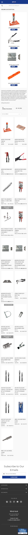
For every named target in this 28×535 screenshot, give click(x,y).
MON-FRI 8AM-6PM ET (14, 520)
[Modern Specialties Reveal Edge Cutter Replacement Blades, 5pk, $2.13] (7, 281)
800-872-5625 (14, 518)
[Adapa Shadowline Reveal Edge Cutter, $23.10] (21, 127)
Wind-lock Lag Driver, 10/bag (6, 451)
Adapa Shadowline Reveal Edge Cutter (19, 140)
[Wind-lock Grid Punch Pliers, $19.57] (21, 407)
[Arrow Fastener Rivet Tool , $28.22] (7, 157)
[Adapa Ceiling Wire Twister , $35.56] (7, 127)
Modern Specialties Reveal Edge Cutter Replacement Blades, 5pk (6, 296)
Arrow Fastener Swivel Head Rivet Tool (20, 170)
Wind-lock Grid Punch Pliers (20, 420)
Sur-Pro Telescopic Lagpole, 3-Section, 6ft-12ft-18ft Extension (20, 389)
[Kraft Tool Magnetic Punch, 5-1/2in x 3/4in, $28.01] (7, 187)
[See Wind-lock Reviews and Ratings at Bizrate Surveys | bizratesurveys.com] (22, 531)
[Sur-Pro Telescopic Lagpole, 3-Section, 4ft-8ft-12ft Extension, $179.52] (7, 375)
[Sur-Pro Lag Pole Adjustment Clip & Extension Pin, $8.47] (7, 314)
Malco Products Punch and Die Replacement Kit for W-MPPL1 (7, 230)
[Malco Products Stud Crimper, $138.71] (21, 216)
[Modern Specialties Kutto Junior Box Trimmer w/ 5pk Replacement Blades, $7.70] (7, 248)
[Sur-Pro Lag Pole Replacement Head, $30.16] (21, 314)
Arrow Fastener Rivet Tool (6, 170)
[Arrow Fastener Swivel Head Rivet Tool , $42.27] (21, 157)
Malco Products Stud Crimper (20, 229)
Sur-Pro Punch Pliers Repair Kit (20, 358)
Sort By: (3, 113)
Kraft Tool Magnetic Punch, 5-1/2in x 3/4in (6, 200)
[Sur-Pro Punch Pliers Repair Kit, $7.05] (21, 346)
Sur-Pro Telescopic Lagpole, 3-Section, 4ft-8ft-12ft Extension (7, 389)
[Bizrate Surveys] (20, 528)
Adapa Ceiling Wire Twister (5, 140)
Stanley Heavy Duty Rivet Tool (19, 294)
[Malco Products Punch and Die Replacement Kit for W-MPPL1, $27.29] (7, 216)
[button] (14, 19)
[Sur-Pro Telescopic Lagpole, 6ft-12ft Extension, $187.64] (7, 407)
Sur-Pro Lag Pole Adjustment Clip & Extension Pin (5, 328)
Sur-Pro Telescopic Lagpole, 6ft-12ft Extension (6, 421)
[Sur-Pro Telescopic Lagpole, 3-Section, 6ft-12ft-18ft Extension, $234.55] (21, 375)
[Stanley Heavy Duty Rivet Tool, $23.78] (21, 281)
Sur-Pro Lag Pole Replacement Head (19, 327)
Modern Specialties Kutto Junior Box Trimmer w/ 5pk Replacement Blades (6, 263)
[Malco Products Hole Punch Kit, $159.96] (21, 187)
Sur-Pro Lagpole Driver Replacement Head (7, 358)
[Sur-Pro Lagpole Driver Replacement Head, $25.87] (7, 346)
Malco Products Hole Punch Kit (20, 200)
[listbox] (12, 114)
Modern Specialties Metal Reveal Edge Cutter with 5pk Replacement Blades (20, 263)
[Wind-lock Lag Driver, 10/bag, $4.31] (7, 438)
